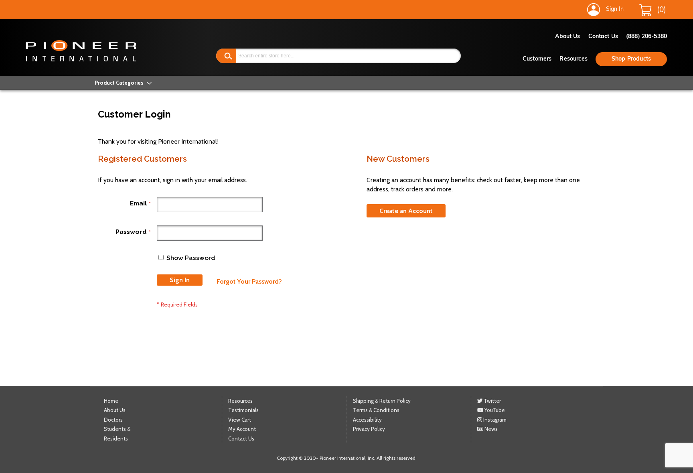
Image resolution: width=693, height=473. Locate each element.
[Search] (226, 56)
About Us (567, 37)
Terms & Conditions (376, 410)
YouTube (494, 410)
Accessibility (367, 419)
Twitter (491, 401)
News (490, 429)
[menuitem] (121, 83)
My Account (242, 429)
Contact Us (603, 37)
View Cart (239, 419)
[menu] (121, 83)
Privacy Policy (369, 429)
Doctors (113, 419)
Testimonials (243, 410)
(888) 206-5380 (646, 37)
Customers (537, 59)
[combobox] (338, 56)
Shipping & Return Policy (382, 401)
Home (111, 401)
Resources (573, 59)
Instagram (494, 419)
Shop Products (631, 59)
